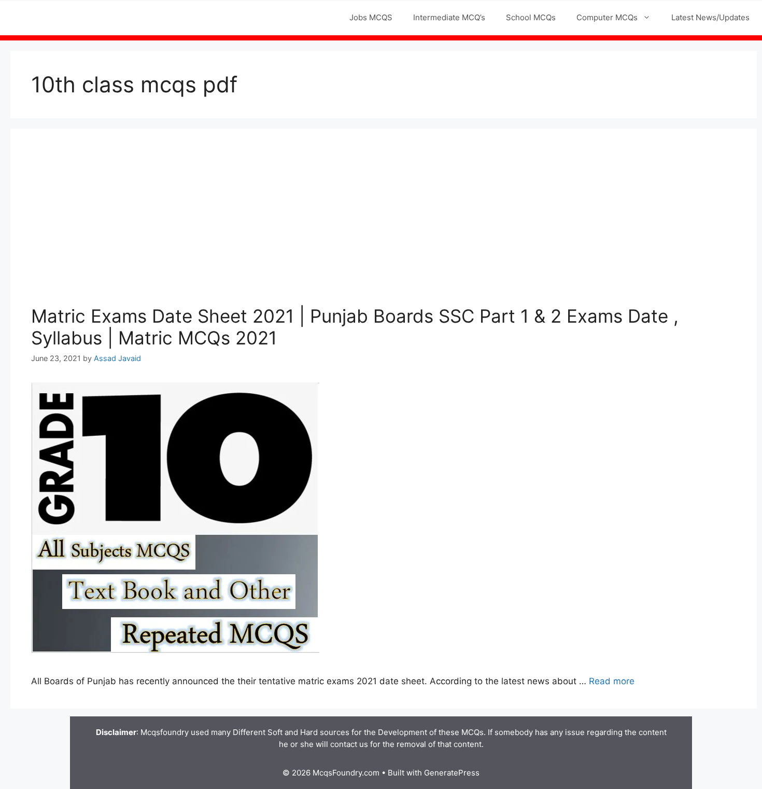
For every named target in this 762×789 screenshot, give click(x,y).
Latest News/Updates (710, 17)
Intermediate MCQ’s (449, 17)
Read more (611, 681)
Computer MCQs (607, 17)
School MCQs (531, 17)
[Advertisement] (384, 227)
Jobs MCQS (370, 17)
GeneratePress (451, 773)
